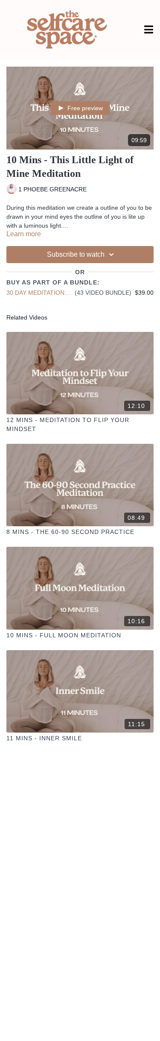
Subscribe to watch (76, 254)
